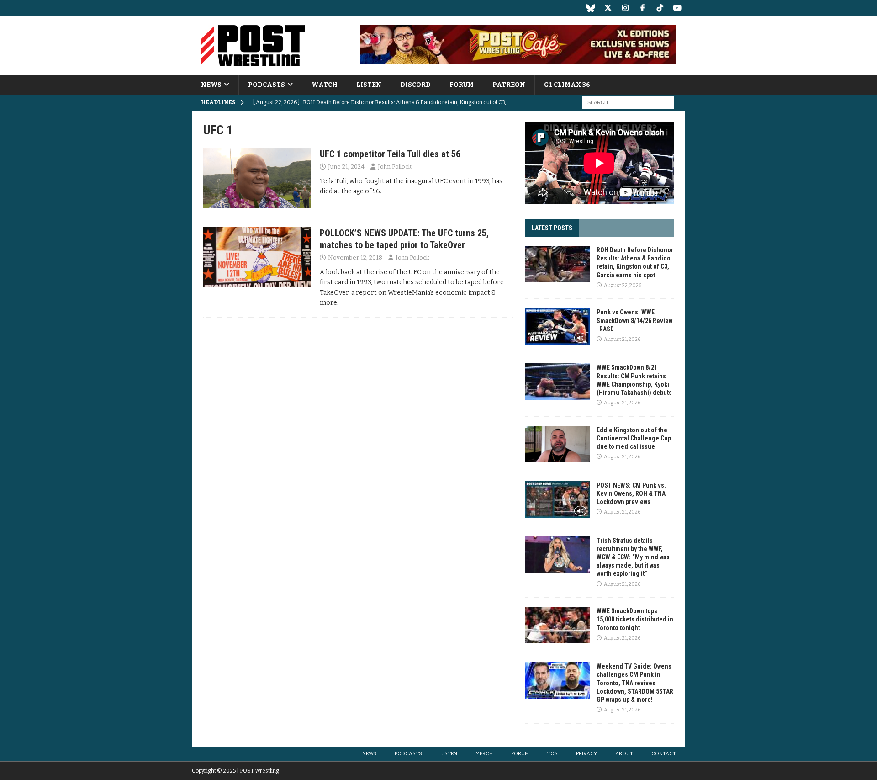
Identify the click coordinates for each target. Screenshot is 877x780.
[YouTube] (677, 8)
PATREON (508, 85)
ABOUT (624, 754)
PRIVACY (586, 754)
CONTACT (663, 754)
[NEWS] (257, 178)
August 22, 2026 (622, 285)
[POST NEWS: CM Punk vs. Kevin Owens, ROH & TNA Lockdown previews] (557, 499)
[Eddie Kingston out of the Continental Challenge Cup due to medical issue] (557, 444)
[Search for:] (628, 102)
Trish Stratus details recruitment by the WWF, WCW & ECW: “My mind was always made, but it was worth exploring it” (633, 557)
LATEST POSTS (552, 228)
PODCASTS (266, 85)
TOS (552, 754)
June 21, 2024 (346, 166)
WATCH (325, 85)
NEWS (211, 85)
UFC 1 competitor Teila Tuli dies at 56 (390, 154)
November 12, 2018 (355, 257)
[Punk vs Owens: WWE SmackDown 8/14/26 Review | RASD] (557, 326)
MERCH (484, 754)
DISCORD (415, 85)
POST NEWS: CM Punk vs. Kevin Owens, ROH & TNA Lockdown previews (631, 493)
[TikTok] (660, 8)
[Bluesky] (590, 8)
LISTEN (368, 85)
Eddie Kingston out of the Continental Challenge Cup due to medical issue (634, 438)
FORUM (461, 85)
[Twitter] (608, 8)
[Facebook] (642, 8)
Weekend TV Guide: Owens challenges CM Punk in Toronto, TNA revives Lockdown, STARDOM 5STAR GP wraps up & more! (635, 683)
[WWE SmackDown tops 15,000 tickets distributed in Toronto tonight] (557, 625)
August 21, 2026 (622, 339)
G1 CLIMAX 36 (567, 85)
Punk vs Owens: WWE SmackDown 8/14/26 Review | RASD (634, 320)
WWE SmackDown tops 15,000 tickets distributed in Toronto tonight (635, 619)
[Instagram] (625, 8)
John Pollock (395, 166)
